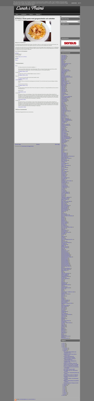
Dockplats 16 (63, 109)
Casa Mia (63, 93)
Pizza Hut (63, 238)
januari (65, 394)
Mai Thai (62, 200)
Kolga (62, 170)
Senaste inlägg (18, 144)
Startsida (37, 144)
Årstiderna (63, 335)
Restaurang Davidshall (65, 254)
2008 (64, 395)
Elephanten (63, 115)
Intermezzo (63, 159)
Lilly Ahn (62, 196)
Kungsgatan (63, 181)
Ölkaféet (62, 337)
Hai (62, 143)
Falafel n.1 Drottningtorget (66, 120)
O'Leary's (63, 234)
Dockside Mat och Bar (65, 110)
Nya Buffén (63, 233)
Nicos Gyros (63, 228)
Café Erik (63, 88)
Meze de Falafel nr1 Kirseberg (67, 215)
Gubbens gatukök (64, 140)
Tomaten (62, 312)
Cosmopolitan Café (64, 97)
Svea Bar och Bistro (65, 300)
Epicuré (62, 117)
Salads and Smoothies (65, 273)
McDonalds (63, 213)
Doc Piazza (63, 108)
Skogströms (63, 283)
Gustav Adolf (63, 141)
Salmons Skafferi (64, 274)
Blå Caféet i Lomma (65, 75)
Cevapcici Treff (64, 94)
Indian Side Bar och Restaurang (67, 156)
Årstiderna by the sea (65, 336)
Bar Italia (63, 73)
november (65, 349)
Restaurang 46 (64, 251)
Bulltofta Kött (63, 84)
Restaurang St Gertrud (65, 265)
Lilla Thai (63, 194)
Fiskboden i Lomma (65, 124)
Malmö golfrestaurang (65, 205)
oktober (65, 350)
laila (62, 334)
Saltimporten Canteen (65, 276)
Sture (62, 297)
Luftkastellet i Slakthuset (65, 197)
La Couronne (63, 184)
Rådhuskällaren (64, 270)
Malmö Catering (64, 202)
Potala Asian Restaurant (65, 242)
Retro (62, 267)
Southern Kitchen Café (65, 287)
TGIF (62, 304)
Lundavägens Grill (64, 198)
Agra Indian (63, 58)
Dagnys (62, 103)
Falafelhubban (64, 121)
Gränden (63, 139)
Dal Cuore (63, 104)
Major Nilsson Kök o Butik (66, 201)
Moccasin (63, 218)
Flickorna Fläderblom (65, 125)
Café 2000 (63, 86)
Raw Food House (64, 247)
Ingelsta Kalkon (64, 157)
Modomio (63, 219)
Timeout (62, 310)
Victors (62, 323)
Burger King (63, 85)
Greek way (63, 132)
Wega (62, 327)
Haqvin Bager (63, 145)
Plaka (62, 240)
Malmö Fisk (63, 203)
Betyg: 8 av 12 (20, 56)
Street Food (63, 296)
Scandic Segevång (64, 278)
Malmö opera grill (64, 206)
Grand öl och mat (64, 131)
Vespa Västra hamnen (65, 320)
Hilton (62, 147)
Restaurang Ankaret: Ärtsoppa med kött (71, 382)
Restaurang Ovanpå (65, 263)
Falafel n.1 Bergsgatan (65, 119)
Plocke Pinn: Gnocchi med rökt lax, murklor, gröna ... (70, 355)
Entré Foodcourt (64, 116)
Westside (63, 328)
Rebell (62, 248)
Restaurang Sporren (65, 264)
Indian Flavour (64, 154)
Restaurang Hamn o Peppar (66, 256)
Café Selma (63, 90)
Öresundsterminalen (65, 338)
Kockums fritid (63, 169)
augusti (65, 385)
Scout (62, 280)
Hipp (62, 148)
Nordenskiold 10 (64, 230)
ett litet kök (63, 333)
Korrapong (63, 172)
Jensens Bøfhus (64, 163)
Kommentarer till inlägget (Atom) (28, 146)
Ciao (62, 95)
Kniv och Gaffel (64, 167)
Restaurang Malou (64, 260)
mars (64, 391)
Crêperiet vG (63, 98)
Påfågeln (63, 245)
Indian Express (64, 153)
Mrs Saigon (63, 225)
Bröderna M (63, 82)
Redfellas (63, 249)
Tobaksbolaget (64, 311)
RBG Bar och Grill (64, 246)
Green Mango (63, 135)
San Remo (63, 277)
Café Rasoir (63, 89)
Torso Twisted (63, 313)
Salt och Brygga (64, 275)
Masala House (64, 210)
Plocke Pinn (63, 241)
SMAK (62, 272)
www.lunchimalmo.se (31, 399)
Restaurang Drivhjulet (65, 255)
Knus (62, 168)
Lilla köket (63, 195)
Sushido (62, 299)
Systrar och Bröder (64, 301)
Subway (62, 298)
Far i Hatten (63, 122)
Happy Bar (63, 144)
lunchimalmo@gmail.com (24, 399)
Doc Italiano (63, 107)
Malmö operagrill (64, 207)
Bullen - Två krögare (65, 83)
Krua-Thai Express (64, 177)
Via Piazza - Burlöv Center (66, 322)
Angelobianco (63, 64)
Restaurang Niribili (64, 261)
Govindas (63, 129)
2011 (64, 344)
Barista (62, 74)
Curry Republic (64, 99)
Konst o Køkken (64, 171)
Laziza (62, 189)
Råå (62, 271)
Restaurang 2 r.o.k (64, 250)
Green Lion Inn (64, 134)
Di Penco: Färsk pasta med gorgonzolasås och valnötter (35, 18)
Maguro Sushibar (64, 199)
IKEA (62, 151)
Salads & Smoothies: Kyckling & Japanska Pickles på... (70, 359)
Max (62, 212)
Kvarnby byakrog (64, 182)
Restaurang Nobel (64, 262)
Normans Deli (63, 231)
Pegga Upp (63, 236)
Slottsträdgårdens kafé (65, 284)
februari (65, 392)
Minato (62, 216)
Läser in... (63, 50)
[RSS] (15, 400)
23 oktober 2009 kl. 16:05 (23, 71)
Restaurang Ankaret (65, 253)
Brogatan (63, 80)
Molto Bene (63, 220)
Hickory (62, 146)
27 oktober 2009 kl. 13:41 (23, 85)
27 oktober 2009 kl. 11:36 (23, 78)
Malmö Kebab (63, 204)
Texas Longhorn (64, 306)
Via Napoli (63, 321)
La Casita (63, 183)
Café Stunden (63, 91)
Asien (62, 68)
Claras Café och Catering (66, 96)
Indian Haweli (63, 155)
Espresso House (64, 118)
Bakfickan (63, 72)
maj (64, 389)
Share (16, 60)
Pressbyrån (63, 243)
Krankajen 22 (63, 174)
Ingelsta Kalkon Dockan (65, 158)
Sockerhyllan (63, 286)
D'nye (62, 102)
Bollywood (63, 79)
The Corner (63, 308)
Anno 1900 (63, 65)
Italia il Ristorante (64, 160)
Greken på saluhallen (65, 138)
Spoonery (63, 288)
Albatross (63, 59)
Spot (62, 289)
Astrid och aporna (64, 69)
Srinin (62, 290)
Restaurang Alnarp (64, 252)
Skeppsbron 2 (63, 282)
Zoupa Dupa (63, 332)
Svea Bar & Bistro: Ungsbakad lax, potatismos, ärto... (70, 361)
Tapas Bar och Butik (65, 305)
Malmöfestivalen (64, 208)
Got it (79, 3)
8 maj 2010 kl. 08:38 (22, 107)
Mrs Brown (63, 224)
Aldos (62, 60)
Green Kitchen (64, 133)
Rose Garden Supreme (65, 269)
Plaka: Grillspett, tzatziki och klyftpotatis (71, 374)
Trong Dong (63, 315)
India (62, 152)
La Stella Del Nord (64, 187)
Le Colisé (63, 190)
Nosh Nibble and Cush (65, 232)
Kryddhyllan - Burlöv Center (66, 180)
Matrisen (62, 211)
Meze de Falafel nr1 (65, 214)
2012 (64, 343)
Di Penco (17, 53)
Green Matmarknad (64, 136)
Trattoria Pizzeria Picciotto (66, 314)
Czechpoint (63, 101)
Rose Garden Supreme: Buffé (69, 369)
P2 (61, 235)
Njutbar (62, 229)
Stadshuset (63, 292)
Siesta (62, 281)
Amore (62, 62)
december (65, 348)
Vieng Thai (63, 324)
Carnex (62, 92)
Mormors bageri (64, 223)
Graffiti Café (63, 130)
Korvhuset (63, 173)
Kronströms (63, 175)
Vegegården (63, 318)
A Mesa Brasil (63, 56)
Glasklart (63, 128)
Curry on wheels (64, 100)
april (64, 390)
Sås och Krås (63, 302)
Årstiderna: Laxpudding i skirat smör (70, 363)
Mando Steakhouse (65, 209)
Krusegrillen (63, 178)
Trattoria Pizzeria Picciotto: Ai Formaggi (71, 364)
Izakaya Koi (63, 161)
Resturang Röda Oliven (65, 266)
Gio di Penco (63, 127)
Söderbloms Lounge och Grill (66, 303)
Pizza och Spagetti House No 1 (67, 239)
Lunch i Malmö (18, 79)
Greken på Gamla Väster (65, 137)
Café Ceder (63, 87)
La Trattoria (63, 188)
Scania (62, 279)
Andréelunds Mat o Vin (65, 63)
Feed (62, 123)
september (66, 384)
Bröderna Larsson (64, 81)
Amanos (62, 61)
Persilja (62, 237)
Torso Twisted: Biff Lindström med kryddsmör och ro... (70, 352)
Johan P (62, 164)
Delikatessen (63, 105)
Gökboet (62, 142)
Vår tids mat (63, 326)
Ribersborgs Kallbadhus (65, 268)
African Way (63, 57)
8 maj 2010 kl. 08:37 (22, 99)
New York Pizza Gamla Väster (66, 227)
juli (64, 386)
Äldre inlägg (57, 144)
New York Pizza (64, 226)
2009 (64, 346)
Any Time (63, 66)
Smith (62, 285)
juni (64, 387)
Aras (62, 67)
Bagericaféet (63, 71)
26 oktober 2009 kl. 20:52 (23, 75)
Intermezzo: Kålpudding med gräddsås (71, 365)
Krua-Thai (63, 176)
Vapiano (62, 317)
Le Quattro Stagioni (64, 192)
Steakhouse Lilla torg (65, 293)
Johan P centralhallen (65, 165)
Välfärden (63, 325)
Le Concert (63, 191)
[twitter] (17, 58)
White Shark (63, 329)
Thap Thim (63, 307)
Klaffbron (63, 166)
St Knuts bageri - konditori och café (67, 291)
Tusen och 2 (63, 316)
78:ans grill (63, 55)
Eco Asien (63, 111)
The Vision (63, 309)
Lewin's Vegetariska (65, 193)
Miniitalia (63, 217)
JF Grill (62, 162)
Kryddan (62, 179)
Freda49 (62, 126)
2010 (64, 345)
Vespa (62, 319)
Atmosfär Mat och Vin (65, 70)
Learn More (74, 3)
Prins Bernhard (64, 244)
